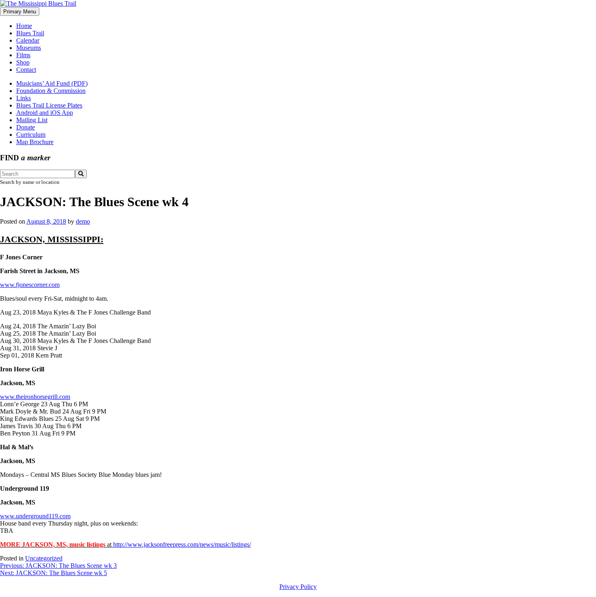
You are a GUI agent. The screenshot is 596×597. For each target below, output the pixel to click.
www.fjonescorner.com (30, 284)
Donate (25, 127)
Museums (28, 47)
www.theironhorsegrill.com (35, 396)
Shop (23, 62)
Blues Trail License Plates (49, 105)
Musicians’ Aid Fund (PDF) (52, 83)
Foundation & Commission (51, 90)
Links (23, 98)
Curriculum (30, 134)
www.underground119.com (35, 516)
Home (24, 25)
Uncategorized (43, 558)
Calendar (27, 40)
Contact (26, 69)
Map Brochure (35, 141)
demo (83, 221)
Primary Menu (19, 12)
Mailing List (31, 119)
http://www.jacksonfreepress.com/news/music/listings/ (182, 544)
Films (23, 55)
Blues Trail (30, 33)
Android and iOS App (44, 112)
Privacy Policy (298, 586)
